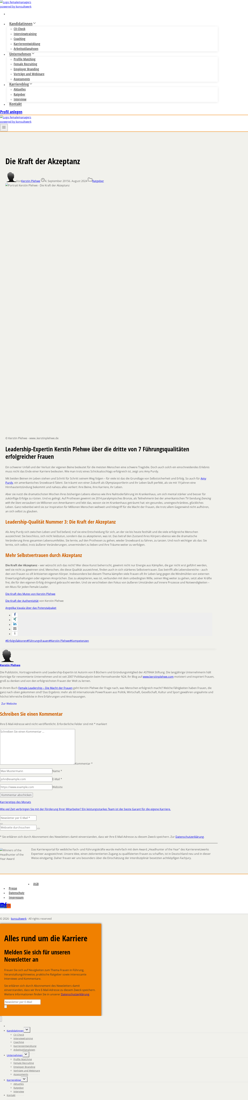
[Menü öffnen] (4, 127)
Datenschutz (16, 893)
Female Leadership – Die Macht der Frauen (45, 688)
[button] (15, 615)
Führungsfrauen (38, 641)
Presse (13, 888)
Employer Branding (26, 69)
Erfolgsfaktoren (16, 641)
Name (57, 771)
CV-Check (19, 28)
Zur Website (8, 703)
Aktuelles (20, 89)
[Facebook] (5, 906)
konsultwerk (18, 919)
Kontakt (15, 104)
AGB (36, 884)
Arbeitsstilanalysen (24, 1049)
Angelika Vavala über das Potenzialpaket (30, 608)
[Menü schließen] (1, 1019)
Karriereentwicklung (27, 43)
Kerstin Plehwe (30, 181)
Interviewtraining (25, 34)
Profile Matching (24, 59)
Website (57, 787)
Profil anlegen (11, 111)
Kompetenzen (79, 641)
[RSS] (9, 906)
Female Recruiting (25, 64)
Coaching (19, 38)
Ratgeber (19, 94)
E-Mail (57, 779)
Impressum (16, 897)
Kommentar (84, 763)
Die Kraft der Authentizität (22, 601)
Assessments (20, 1074)
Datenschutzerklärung (189, 837)
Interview (18, 1091)
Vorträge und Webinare (29, 74)
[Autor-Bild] (10, 181)
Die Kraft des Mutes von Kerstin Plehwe (30, 594)
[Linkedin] (2, 906)
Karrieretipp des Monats (15, 802)
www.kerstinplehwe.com (158, 677)
